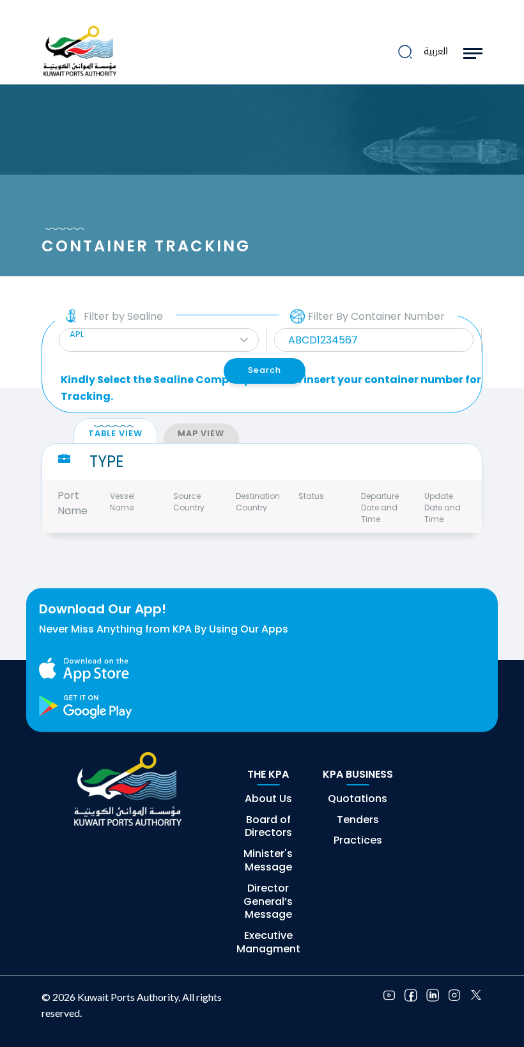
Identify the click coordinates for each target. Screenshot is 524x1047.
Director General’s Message (268, 901)
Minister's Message (268, 860)
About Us (268, 798)
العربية (436, 51)
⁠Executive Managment (268, 942)
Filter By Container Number (376, 316)
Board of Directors (268, 826)
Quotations (357, 798)
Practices (358, 840)
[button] (159, 340)
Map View (201, 433)
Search (264, 370)
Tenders (358, 819)
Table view (115, 433)
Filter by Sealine (123, 316)
